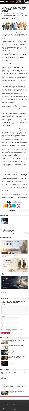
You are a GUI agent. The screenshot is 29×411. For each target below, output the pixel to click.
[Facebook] (15, 406)
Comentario (4, 304)
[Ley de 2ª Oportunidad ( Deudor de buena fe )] (4, 393)
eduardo (4, 13)
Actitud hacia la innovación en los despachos (19, 234)
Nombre (3, 316)
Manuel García (14, 409)
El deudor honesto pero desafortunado (11, 255)
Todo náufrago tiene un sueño (8, 290)
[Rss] (13, 406)
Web (2, 325)
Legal (15, 13)
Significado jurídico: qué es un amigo (10, 273)
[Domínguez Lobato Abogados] (14, 2)
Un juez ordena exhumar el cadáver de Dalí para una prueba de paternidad (9, 229)
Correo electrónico (5, 320)
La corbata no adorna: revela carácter (16, 361)
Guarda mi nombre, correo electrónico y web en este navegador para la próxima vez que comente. (12, 330)
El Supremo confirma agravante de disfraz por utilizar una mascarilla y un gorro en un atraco (13, 387)
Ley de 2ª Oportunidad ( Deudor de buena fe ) (17, 391)
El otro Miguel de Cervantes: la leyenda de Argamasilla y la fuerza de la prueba (16, 357)
